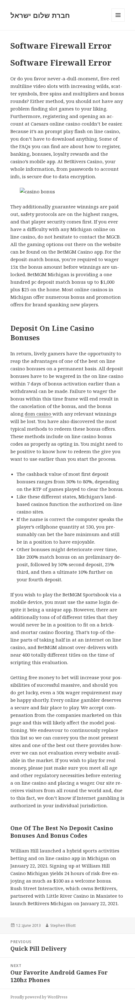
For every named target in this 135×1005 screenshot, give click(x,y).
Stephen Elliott (63, 925)
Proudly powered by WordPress (39, 997)
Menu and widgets (118, 21)
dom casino (38, 414)
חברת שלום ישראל (40, 15)
